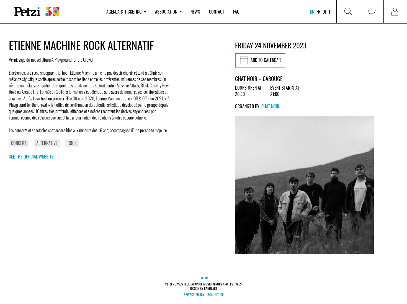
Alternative (47, 143)
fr (318, 11)
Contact (216, 11)
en (312, 11)
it (330, 11)
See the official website (31, 156)
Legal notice (215, 294)
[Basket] (371, 11)
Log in (204, 278)
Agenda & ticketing (124, 11)
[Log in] (395, 11)
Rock (72, 143)
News (195, 11)
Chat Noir (270, 106)
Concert (18, 143)
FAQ (236, 11)
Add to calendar (266, 60)
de (325, 11)
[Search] (348, 11)
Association (166, 11)
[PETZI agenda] (55, 11)
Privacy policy (194, 294)
